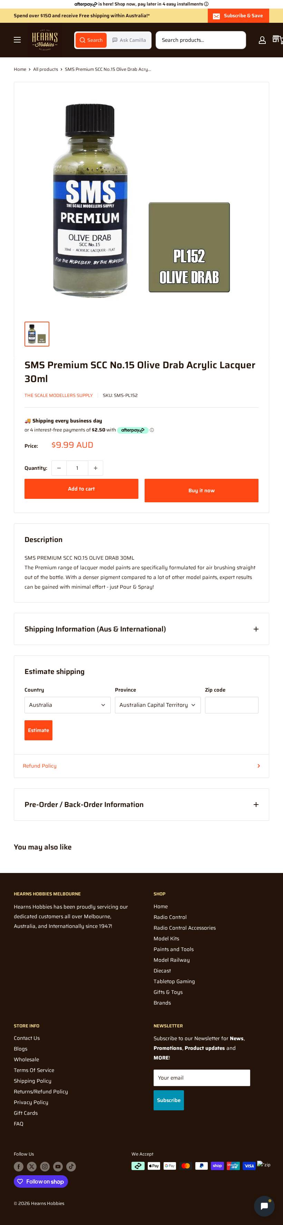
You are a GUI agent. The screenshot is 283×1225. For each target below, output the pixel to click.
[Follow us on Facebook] (18, 1166)
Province (125, 690)
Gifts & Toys (168, 992)
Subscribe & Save (243, 15)
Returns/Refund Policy (41, 1092)
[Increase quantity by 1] (95, 468)
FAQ (18, 1124)
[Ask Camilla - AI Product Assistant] (264, 1206)
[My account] (262, 40)
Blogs (20, 1049)
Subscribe (168, 1100)
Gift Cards (26, 1113)
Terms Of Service (34, 1070)
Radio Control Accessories (185, 928)
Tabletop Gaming (174, 981)
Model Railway (172, 960)
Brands (162, 1003)
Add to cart (81, 489)
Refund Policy (40, 766)
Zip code (215, 690)
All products (45, 69)
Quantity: (36, 468)
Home (20, 69)
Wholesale (26, 1059)
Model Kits (166, 938)
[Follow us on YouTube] (58, 1166)
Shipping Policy (32, 1081)
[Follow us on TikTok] (71, 1166)
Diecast (162, 971)
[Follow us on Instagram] (45, 1166)
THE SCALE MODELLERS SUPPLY (59, 395)
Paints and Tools (174, 949)
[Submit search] (237, 40)
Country (34, 690)
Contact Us (27, 1038)
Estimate (38, 730)
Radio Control (170, 917)
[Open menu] (17, 39)
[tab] (91, 40)
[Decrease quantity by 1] (59, 468)
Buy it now (201, 490)
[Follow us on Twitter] (32, 1166)
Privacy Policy (31, 1102)
